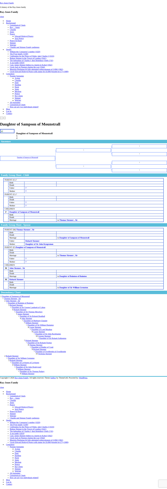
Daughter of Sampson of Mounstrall (24, 212)
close (2, 17)
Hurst (17, 87)
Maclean (18, 91)
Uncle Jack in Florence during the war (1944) (27, 67)
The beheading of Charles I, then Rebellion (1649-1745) (31, 60)
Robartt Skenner (32, 241)
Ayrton (17, 78)
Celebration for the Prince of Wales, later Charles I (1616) (32, 56)
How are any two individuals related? (24, 107)
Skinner (13, 43)
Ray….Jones (15, 27)
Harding (18, 85)
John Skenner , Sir (17, 268)
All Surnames (15, 102)
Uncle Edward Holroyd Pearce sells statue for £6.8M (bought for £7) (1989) (39, 72)
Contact (9, 113)
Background (11, 23)
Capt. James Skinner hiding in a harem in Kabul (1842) (31, 65)
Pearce (12, 34)
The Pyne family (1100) (19, 54)
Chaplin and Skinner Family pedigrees (24, 47)
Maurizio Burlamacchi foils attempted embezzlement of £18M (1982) (36, 69)
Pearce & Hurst (16, 41)
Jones (12, 32)
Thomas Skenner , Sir (25, 230)
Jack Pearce (19, 38)
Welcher (13, 45)
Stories (8, 49)
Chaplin (13, 30)
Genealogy (10, 74)
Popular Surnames (17, 76)
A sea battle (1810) (17, 63)
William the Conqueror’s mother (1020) (25, 52)
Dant (16, 83)
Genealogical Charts (17, 25)
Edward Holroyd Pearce (24, 36)
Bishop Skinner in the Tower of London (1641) (28, 58)
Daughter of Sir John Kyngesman (39, 244)
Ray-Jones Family (7, 3)
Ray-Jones (19, 96)
